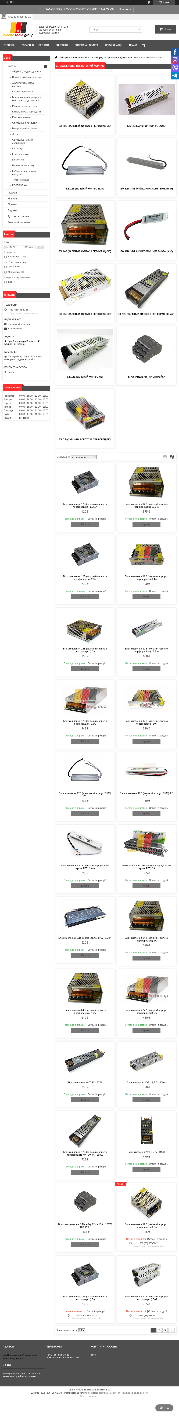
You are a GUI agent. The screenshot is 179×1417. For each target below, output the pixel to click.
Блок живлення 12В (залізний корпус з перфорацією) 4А (146, 577)
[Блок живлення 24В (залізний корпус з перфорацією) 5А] (146, 988)
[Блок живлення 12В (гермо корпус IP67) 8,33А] (85, 916)
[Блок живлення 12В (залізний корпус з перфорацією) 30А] (146, 1274)
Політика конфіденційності (134, 1393)
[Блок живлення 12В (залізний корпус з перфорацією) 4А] (146, 554)
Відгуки (12, 210)
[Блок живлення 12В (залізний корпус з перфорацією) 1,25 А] (85, 482)
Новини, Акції (113, 45)
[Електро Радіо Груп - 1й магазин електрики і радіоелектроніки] (18, 29)
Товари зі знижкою (19, 222)
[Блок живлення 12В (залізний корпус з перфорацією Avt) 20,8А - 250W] (85, 1130)
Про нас (43, 45)
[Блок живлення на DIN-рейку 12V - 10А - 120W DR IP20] (85, 1202)
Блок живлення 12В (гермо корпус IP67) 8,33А (84, 937)
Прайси (12, 192)
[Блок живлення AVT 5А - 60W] (85, 1060)
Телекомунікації (20, 179)
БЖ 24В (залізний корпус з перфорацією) (85, 251)
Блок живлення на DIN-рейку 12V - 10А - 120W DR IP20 (85, 1225)
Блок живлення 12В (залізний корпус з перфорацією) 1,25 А (85, 505)
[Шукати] (139, 30)
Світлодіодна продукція (24, 123)
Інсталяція (17, 148)
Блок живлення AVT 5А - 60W (85, 1082)
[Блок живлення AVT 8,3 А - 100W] (146, 1130)
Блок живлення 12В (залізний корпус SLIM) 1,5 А (146, 794)
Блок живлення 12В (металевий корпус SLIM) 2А (85, 794)
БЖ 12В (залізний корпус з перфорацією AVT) (146, 314)
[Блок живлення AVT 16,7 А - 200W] (146, 1060)
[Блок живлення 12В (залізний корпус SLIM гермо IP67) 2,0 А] (85, 843)
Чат (167, 1408)
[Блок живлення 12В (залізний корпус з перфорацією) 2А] (146, 1202)
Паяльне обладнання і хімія (26, 77)
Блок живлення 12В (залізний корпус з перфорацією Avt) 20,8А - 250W (85, 1153)
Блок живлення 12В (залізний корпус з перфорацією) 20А (85, 577)
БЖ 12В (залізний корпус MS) (85, 376)
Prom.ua (106, 1390)
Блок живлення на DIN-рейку (146, 376)
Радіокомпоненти (21, 117)
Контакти (125, 9)
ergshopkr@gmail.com (19, 324)
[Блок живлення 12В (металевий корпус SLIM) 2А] (85, 771)
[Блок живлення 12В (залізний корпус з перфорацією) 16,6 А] (146, 482)
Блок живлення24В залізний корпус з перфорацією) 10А (85, 1011)
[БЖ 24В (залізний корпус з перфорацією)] (85, 225)
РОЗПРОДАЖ (19, 185)
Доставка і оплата (86, 45)
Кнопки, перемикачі (22, 91)
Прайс (133, 45)
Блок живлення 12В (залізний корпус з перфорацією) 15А (85, 722)
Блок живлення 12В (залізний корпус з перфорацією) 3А (85, 650)
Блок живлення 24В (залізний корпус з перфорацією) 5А (146, 1011)
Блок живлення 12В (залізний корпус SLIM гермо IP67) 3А (146, 867)
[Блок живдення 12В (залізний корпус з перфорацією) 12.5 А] (146, 626)
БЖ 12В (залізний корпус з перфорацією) (85, 126)
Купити (85, 524)
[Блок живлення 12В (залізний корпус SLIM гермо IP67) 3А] (146, 843)
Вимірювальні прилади (24, 128)
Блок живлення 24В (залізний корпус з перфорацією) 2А (146, 939)
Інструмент (18, 159)
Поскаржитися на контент (107, 1393)
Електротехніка (20, 154)
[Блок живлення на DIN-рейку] (146, 350)
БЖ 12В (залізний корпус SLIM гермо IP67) (146, 188)
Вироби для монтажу (23, 165)
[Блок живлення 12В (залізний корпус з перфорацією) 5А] (85, 1274)
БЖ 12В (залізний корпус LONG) (146, 126)
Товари (26, 45)
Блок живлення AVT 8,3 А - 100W (146, 1152)
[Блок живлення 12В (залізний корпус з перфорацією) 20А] (85, 554)
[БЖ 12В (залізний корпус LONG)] (146, 99)
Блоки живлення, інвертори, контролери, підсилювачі (101, 57)
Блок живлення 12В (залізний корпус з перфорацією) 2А (146, 1225)
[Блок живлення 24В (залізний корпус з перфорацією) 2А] (146, 916)
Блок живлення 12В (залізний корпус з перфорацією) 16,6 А (146, 505)
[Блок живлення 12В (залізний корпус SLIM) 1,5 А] (146, 771)
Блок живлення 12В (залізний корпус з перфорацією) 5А (85, 1298)
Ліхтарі (16, 134)
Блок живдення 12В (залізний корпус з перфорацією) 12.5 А (146, 650)
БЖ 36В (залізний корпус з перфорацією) (85, 314)
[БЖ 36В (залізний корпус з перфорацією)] (85, 287)
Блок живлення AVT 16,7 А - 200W (146, 1082)
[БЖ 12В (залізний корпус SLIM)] (85, 162)
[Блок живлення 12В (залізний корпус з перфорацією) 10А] (146, 699)
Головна (9, 45)
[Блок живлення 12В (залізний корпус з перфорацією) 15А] (85, 699)
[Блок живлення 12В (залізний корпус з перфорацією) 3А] (85, 626)
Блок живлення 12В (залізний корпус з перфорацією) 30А (146, 1298)
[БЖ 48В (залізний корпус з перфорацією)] (146, 225)
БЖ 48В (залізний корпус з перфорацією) (146, 251)
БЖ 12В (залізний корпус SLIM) (85, 188)
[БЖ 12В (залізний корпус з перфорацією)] (85, 99)
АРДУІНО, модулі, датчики (26, 71)
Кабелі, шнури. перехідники (26, 111)
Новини (12, 198)
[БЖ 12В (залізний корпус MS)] (85, 350)
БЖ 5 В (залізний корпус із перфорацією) (85, 439)
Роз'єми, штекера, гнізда (25, 106)
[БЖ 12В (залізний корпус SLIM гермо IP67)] (146, 162)
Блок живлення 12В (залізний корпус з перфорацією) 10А (146, 722)
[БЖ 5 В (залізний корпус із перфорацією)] (85, 413)
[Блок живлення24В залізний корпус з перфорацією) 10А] (85, 988)
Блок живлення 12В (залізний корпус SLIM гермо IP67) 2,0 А (85, 867)
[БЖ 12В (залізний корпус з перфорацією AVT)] (146, 287)
